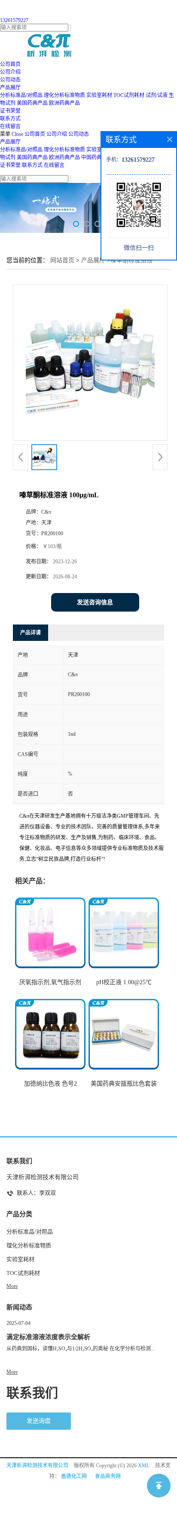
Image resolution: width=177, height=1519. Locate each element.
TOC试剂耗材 (128, 95)
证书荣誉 (10, 165)
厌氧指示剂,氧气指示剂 (50, 982)
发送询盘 (39, 1421)
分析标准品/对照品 (21, 95)
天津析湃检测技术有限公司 (37, 1466)
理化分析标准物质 (64, 95)
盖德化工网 (74, 1476)
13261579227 (14, 20)
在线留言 (54, 165)
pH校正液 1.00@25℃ (124, 982)
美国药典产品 (32, 103)
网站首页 (62, 260)
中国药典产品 (96, 157)
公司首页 (34, 134)
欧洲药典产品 (64, 103)
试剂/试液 (157, 95)
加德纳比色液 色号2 (50, 1083)
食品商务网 (108, 1476)
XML (144, 1466)
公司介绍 (56, 134)
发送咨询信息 (95, 602)
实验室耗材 (99, 95)
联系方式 (32, 165)
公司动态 (78, 134)
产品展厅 (10, 142)
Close (17, 134)
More (12, 1286)
